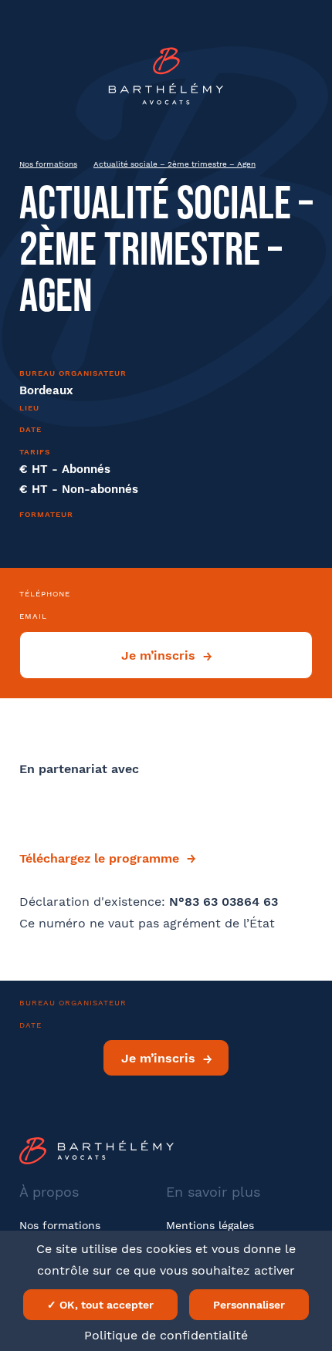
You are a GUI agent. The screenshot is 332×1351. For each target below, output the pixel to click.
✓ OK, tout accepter (100, 1305)
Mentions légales (210, 1225)
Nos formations (48, 164)
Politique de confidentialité (166, 1335)
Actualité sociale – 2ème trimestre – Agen (174, 164)
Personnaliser (249, 1305)
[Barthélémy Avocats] (166, 76)
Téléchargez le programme (99, 858)
